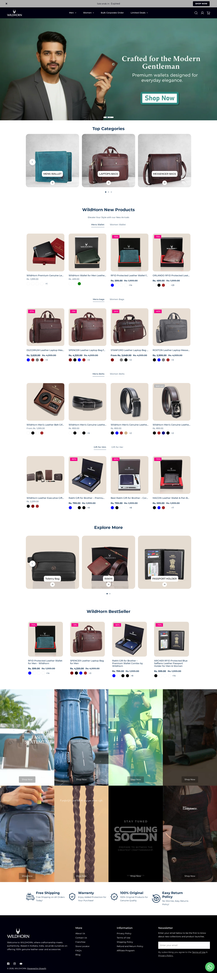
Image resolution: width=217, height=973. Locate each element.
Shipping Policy (125, 942)
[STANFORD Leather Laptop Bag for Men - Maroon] (112, 360)
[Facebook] (8, 964)
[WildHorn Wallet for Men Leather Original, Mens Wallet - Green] (79, 283)
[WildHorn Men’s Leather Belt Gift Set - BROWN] (42, 433)
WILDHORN (20, 968)
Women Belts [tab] (117, 374)
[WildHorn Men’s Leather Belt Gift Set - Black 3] (28, 433)
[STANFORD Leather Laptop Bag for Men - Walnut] (117, 360)
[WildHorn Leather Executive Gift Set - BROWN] (37, 506)
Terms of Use (123, 937)
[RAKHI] (108, 562)
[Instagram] (14, 964)
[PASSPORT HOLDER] (164, 562)
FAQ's (78, 950)
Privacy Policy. (165, 955)
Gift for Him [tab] (100, 447)
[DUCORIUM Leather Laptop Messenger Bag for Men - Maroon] (42, 360)
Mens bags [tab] (98, 299)
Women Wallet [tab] (118, 224)
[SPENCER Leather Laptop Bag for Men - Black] (75, 360)
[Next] (199, 162)
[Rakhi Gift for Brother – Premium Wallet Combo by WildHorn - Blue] (70, 507)
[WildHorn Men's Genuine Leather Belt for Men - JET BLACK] (75, 433)
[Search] (196, 13)
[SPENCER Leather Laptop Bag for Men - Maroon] (70, 360)
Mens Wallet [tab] (97, 224)
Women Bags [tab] (117, 299)
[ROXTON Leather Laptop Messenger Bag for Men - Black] (154, 360)
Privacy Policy (124, 933)
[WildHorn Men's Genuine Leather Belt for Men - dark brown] (159, 433)
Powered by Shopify (36, 968)
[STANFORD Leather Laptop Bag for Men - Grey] (121, 360)
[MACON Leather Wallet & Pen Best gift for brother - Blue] (159, 507)
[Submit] (206, 945)
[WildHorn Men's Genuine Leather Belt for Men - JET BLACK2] (79, 433)
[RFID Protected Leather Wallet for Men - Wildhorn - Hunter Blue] (112, 285)
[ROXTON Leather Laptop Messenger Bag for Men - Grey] (163, 360)
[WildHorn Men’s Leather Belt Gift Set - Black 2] (37, 433)
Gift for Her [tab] (117, 447)
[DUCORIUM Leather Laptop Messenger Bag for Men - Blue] (28, 360)
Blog (77, 954)
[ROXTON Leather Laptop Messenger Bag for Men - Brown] (168, 360)
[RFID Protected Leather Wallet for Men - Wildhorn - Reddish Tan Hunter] (126, 285)
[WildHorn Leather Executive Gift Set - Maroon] (33, 506)
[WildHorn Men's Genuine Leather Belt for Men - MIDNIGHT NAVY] (163, 433)
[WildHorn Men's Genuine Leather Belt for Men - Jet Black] (154, 433)
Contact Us (81, 937)
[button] (208, 13)
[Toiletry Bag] (52, 562)
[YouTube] (21, 964)
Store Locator (82, 946)
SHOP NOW (201, 3)
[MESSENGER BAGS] (164, 160)
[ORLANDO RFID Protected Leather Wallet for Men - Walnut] (168, 285)
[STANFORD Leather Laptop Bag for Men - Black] (126, 360)
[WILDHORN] (14, 13)
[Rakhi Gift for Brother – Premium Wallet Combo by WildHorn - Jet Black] (84, 507)
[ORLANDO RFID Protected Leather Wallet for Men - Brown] (163, 285)
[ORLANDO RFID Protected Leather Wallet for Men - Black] (159, 285)
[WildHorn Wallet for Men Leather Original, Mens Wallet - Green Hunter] (75, 283)
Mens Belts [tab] (98, 374)
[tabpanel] (108, 260)
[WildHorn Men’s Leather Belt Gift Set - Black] (33, 433)
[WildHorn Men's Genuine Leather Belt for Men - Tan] (126, 433)
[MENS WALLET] (52, 160)
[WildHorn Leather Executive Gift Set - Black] (28, 506)
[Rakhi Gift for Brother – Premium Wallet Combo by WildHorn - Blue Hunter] (75, 507)
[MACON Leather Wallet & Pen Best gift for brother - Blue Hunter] (168, 507)
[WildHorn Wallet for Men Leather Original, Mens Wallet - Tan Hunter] (70, 283)
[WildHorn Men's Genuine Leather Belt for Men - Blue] (117, 433)
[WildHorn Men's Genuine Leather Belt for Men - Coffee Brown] (121, 433)
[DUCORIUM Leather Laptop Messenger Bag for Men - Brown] (33, 360)
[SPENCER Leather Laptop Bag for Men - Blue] (79, 360)
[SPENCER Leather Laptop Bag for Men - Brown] (84, 360)
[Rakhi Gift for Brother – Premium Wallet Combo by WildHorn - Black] (79, 507)
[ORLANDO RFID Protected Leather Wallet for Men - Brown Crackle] (154, 285)
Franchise (80, 942)
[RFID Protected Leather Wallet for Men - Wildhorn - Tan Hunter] (121, 285)
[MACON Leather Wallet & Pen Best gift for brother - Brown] (163, 507)
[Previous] (32, 162)
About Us (80, 933)
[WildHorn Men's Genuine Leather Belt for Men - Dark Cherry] (70, 433)
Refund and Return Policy (130, 946)
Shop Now (27, 779)
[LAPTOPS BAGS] (108, 160)
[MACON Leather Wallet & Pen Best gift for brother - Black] (154, 507)
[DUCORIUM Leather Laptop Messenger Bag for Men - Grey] (37, 360)
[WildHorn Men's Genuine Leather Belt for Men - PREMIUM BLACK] (84, 433)
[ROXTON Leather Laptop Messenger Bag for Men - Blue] (159, 360)
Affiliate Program (126, 950)
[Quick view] (58, 268)
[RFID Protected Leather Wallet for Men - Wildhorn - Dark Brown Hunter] (117, 285)
